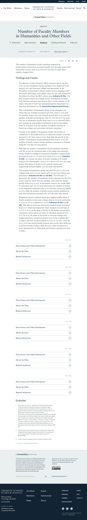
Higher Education (30, 43)
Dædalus (61, 1)
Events (59, 8)
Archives (70, 1)
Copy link (68, 240)
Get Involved (69, 8)
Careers (64, 498)
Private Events (67, 501)
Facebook (63, 508)
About (78, 8)
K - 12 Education (15, 43)
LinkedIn (67, 508)
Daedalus (65, 490)
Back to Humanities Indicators (28, 443)
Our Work (7, 8)
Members (18, 8)
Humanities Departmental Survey (55, 106)
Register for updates (59, 476)
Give (77, 1)
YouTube (71, 508)
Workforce (43, 43)
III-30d (48, 176)
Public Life (73, 43)
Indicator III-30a (59, 96)
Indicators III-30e (56, 203)
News (27, 8)
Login (84, 1)
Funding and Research (58, 43)
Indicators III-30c (35, 176)
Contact (80, 498)
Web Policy (71, 514)
